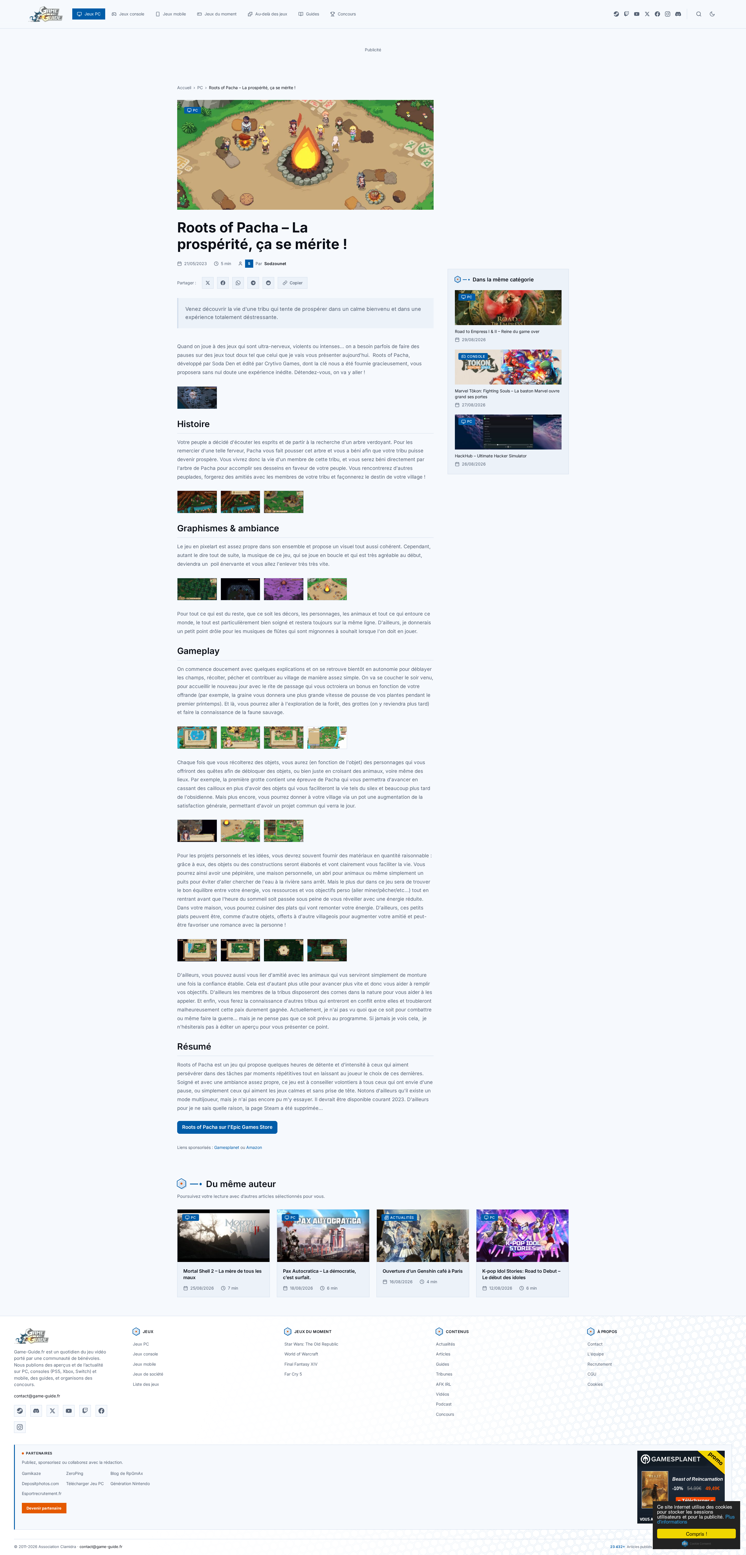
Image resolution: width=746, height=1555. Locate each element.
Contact (595, 1343)
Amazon (254, 1147)
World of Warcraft (301, 1353)
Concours (445, 1414)
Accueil (184, 87)
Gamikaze (31, 1473)
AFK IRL (443, 1384)
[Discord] (678, 14)
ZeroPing (74, 1473)
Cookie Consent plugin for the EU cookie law (696, 1543)
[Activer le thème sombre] (712, 14)
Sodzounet (275, 263)
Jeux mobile (144, 1364)
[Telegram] (253, 283)
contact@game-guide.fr (37, 1395)
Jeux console (145, 1353)
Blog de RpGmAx (126, 1473)
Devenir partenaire (44, 1508)
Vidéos (442, 1394)
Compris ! (696, 1533)
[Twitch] (626, 14)
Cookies (595, 1384)
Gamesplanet (226, 1147)
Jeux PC (141, 1343)
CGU (591, 1373)
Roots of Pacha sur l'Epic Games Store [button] (227, 1127)
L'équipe (595, 1353)
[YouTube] (636, 14)
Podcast (444, 1403)
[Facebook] (657, 14)
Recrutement (599, 1364)
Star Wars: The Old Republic (311, 1343)
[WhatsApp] (238, 283)
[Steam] (616, 14)
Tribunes (444, 1373)
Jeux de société (148, 1373)
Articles (443, 1353)
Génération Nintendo (130, 1483)
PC (200, 87)
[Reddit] (268, 283)
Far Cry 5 (293, 1373)
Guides (442, 1364)
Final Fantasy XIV (301, 1364)
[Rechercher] (699, 14)
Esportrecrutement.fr (41, 1493)
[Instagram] (667, 14)
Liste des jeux (146, 1384)
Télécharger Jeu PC (85, 1483)
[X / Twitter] (647, 14)
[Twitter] (208, 283)
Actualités (445, 1343)
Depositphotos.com (40, 1483)
